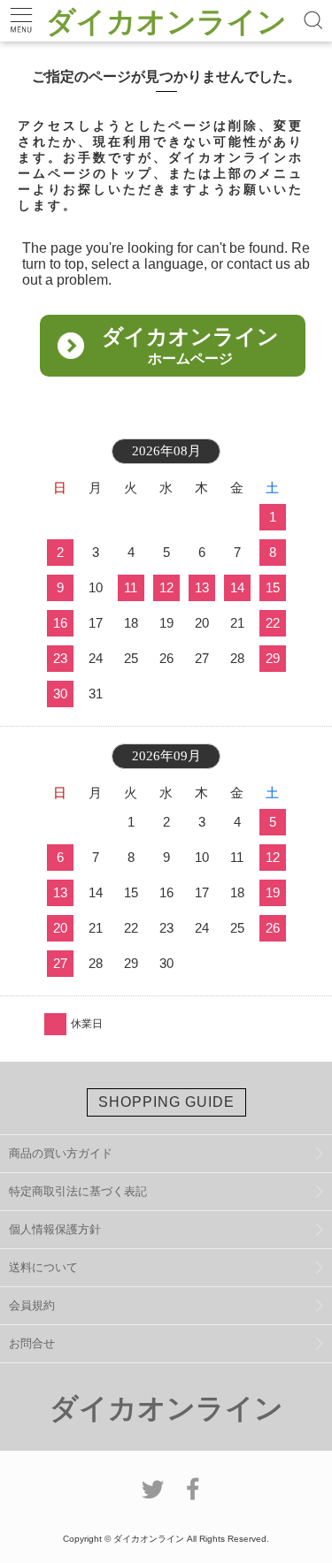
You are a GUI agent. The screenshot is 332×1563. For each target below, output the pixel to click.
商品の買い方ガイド (60, 1153)
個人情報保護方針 (55, 1229)
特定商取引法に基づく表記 (78, 1191)
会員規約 (32, 1305)
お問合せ (32, 1343)
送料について (43, 1267)
